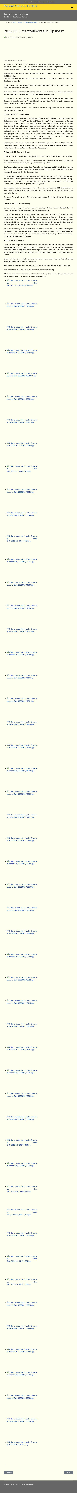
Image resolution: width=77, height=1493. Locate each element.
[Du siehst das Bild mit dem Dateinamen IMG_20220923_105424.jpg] (40, 499)
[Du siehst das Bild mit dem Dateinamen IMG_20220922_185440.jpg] (40, 360)
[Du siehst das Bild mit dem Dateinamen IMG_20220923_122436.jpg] (40, 871)
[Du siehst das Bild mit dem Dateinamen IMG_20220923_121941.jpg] (40, 848)
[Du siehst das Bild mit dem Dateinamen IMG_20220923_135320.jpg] (40, 1103)
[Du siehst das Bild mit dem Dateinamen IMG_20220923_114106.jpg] (40, 732)
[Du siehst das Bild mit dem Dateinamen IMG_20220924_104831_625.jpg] (40, 1220)
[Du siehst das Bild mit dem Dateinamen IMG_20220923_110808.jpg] (40, 662)
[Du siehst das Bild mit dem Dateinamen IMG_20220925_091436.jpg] (40, 1336)
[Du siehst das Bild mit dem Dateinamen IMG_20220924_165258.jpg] (40, 1312)
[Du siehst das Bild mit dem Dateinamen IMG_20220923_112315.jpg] (40, 708)
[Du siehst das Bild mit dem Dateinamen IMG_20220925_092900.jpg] (40, 1405)
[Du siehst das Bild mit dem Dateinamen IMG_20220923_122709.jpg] (40, 918)
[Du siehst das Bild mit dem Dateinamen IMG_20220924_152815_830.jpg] (40, 1289)
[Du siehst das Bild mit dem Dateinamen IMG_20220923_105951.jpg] (40, 569)
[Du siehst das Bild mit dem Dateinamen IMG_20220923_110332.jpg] (40, 592)
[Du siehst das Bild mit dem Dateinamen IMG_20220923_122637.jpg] (40, 894)
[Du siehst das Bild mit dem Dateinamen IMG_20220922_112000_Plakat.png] (40, 290)
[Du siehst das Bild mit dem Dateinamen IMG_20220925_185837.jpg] (40, 1429)
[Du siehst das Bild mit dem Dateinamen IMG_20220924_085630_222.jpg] (40, 1196)
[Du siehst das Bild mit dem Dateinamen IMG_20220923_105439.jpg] (40, 523)
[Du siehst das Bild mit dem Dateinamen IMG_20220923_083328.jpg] (40, 406)
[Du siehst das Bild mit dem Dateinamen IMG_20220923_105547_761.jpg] (40, 546)
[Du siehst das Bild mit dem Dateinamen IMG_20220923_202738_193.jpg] (40, 1150)
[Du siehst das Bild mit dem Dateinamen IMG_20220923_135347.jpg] (40, 1127)
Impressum (43, 2)
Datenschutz (34, 2)
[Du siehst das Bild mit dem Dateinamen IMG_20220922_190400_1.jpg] (40, 383)
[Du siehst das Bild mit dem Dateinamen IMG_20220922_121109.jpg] (40, 337)
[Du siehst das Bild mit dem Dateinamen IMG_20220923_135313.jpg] (40, 1080)
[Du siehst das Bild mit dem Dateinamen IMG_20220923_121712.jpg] (40, 825)
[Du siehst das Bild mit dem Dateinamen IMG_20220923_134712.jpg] (40, 1057)
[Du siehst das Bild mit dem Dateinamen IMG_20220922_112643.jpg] (40, 314)
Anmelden (51, 2)
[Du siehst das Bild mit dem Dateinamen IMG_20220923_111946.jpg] (40, 685)
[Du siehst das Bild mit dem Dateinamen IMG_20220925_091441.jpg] (40, 1359)
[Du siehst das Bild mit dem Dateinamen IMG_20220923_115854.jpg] (40, 801)
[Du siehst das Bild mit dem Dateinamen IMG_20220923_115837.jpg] (40, 778)
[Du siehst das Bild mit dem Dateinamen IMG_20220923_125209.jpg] (40, 964)
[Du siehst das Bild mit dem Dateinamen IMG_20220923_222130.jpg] (40, 1173)
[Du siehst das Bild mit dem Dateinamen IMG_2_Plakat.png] (40, 1452)
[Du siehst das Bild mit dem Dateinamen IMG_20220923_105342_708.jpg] (40, 476)
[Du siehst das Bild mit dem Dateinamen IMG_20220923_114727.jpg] (40, 755)
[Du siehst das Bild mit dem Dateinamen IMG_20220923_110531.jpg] (40, 616)
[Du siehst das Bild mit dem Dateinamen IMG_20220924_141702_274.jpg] (40, 1266)
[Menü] (72, 7)
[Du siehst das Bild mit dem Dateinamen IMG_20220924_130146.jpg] (40, 1243)
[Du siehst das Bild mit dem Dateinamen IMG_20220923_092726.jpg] (40, 430)
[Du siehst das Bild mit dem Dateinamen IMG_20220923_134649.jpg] (40, 1034)
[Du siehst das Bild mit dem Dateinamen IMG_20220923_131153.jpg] (40, 1010)
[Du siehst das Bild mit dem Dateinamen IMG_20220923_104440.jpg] (40, 453)
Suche (26, 2)
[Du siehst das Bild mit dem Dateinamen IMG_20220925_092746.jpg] (40, 1382)
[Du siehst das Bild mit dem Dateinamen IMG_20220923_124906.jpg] (40, 941)
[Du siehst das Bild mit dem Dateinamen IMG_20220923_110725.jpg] (40, 639)
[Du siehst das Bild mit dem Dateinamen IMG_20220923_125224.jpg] (40, 987)
